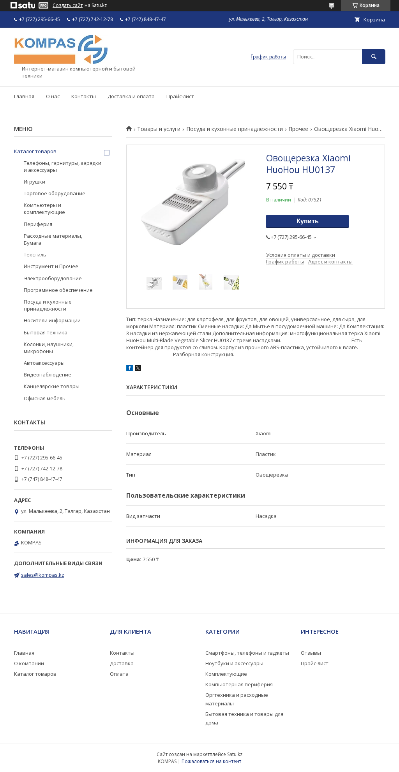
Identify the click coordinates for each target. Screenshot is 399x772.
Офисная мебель (44, 398)
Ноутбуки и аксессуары (234, 663)
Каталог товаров (35, 151)
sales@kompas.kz (42, 575)
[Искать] (373, 56)
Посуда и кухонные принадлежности (234, 129)
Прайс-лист (180, 96)
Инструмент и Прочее (51, 266)
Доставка (122, 663)
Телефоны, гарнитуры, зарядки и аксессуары (62, 166)
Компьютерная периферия (239, 684)
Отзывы (311, 652)
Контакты (83, 96)
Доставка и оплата (131, 96)
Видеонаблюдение (47, 374)
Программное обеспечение (58, 289)
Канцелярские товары (51, 386)
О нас (53, 96)
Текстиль (35, 254)
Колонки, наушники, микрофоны (49, 348)
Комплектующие (226, 673)
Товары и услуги (158, 129)
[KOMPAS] (61, 61)
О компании (29, 663)
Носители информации (52, 320)
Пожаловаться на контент (211, 761)
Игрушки (34, 181)
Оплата (119, 673)
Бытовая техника (45, 332)
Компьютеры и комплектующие (44, 208)
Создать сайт (68, 5)
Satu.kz (234, 754)
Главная (24, 96)
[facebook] (129, 369)
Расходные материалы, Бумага (53, 239)
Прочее (298, 129)
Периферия (38, 224)
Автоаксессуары (44, 362)
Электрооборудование (53, 278)
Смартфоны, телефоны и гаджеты (247, 652)
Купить (308, 221)
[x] (138, 369)
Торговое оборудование (54, 193)
